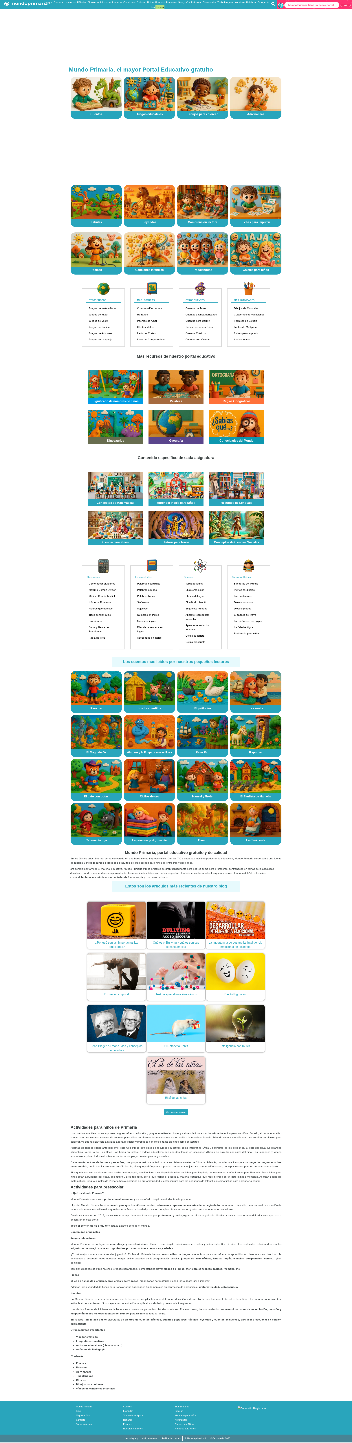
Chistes (141, 2)
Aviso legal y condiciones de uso (141, 1438)
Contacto (80, 1420)
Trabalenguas (225, 2)
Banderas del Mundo (246, 583)
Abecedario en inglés (149, 637)
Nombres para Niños (185, 1428)
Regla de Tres (97, 637)
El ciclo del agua (195, 596)
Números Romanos (100, 602)
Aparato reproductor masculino (197, 616)
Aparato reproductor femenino (197, 627)
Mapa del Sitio (83, 1415)
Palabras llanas (146, 596)
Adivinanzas (104, 2)
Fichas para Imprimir (246, 333)
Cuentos (58, 2)
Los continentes (243, 596)
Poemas (160, 2)
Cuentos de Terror (196, 308)
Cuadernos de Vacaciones (249, 314)
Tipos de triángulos (100, 614)
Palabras (251, 2)
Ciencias (188, 577)
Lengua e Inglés (143, 577)
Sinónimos (143, 602)
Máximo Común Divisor (102, 589)
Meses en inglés (146, 621)
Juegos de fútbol (98, 314)
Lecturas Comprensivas (151, 339)
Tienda (160, 7)
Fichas (150, 2)
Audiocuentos (242, 339)
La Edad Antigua (243, 627)
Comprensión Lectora (149, 308)
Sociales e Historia (241, 577)
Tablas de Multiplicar (246, 327)
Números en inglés (148, 614)
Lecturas (117, 2)
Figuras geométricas (101, 608)
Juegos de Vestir (98, 320)
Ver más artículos (176, 1111)
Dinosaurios (209, 2)
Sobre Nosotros (84, 1424)
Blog (152, 7)
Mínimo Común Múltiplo (102, 596)
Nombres (239, 2)
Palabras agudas (147, 589)
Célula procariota (195, 641)
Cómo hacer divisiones (102, 583)
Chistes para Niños (184, 1424)
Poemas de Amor (147, 320)
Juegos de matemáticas (102, 308)
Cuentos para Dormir (198, 320)
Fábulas (81, 2)
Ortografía (264, 2)
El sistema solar (195, 589)
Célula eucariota (195, 635)
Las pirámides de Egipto (248, 621)
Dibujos (91, 2)
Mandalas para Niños (185, 1415)
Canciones (129, 2)
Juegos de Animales (100, 333)
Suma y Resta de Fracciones (99, 629)
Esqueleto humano (196, 608)
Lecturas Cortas (146, 333)
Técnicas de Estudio (245, 320)
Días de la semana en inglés (150, 629)
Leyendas (70, 2)
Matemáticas (93, 577)
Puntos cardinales (244, 589)
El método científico (197, 602)
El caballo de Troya (245, 614)
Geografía (184, 2)
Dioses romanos (243, 602)
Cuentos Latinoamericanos (201, 314)
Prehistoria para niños (246, 633)
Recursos (171, 2)
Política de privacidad (195, 1438)
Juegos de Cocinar (100, 327)
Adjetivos (142, 608)
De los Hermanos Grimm (200, 327)
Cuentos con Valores (198, 339)
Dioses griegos (242, 608)
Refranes (196, 2)
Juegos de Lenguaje (100, 339)
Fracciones (95, 621)
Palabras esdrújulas (148, 583)
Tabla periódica (194, 583)
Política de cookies (171, 1438)
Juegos (48, 2)
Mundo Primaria (84, 1406)
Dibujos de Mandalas (246, 308)
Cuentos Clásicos (196, 333)
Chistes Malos (145, 327)
